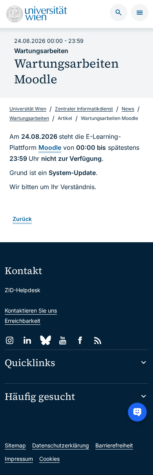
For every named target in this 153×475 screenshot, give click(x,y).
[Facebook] (80, 340)
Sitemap (15, 445)
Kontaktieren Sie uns (31, 310)
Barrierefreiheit (114, 445)
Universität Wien (27, 109)
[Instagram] (10, 340)
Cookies (49, 458)
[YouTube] (63, 340)
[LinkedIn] (27, 340)
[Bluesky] (45, 340)
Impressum (19, 458)
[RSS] (98, 340)
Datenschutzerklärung (60, 445)
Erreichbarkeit (22, 320)
